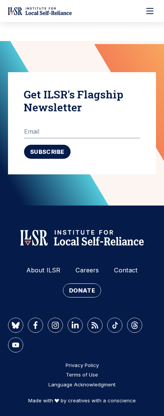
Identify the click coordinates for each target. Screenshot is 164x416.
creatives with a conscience (102, 400)
